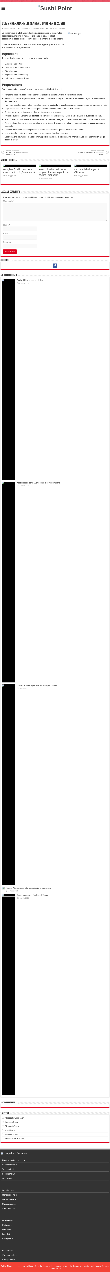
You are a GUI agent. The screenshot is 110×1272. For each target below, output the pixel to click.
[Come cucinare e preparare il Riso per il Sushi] (8, 784)
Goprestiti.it (7, 1178)
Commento (8, 201)
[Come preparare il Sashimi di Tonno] (8, 994)
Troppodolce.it (8, 1169)
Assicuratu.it (7, 1250)
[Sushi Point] (55, 8)
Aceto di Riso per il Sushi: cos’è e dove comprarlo (38, 483)
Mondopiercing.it (9, 1195)
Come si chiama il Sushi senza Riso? (91, 153)
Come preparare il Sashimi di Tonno (32, 895)
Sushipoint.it (7, 1238)
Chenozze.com (9, 1208)
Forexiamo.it (7, 1220)
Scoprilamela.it (8, 1174)
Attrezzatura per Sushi (14, 1118)
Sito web (7, 242)
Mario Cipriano (9, 28)
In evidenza (25, 28)
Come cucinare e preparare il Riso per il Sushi (37, 685)
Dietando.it (6, 1225)
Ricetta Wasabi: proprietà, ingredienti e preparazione (28, 888)
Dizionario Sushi (12, 1126)
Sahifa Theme (7, 1266)
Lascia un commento (57, 28)
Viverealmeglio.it (9, 1255)
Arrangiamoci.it (8, 1259)
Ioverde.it (6, 1234)
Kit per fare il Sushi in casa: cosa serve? (17, 153)
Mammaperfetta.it (10, 1199)
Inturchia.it (6, 1229)
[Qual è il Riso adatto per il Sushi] (8, 379)
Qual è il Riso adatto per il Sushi (30, 280)
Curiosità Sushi (11, 1122)
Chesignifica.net (9, 1204)
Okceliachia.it (8, 1190)
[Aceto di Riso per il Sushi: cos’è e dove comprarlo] (8, 582)
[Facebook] (55, 266)
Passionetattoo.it (9, 1165)
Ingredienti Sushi (37, 28)
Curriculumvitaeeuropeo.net (14, 1160)
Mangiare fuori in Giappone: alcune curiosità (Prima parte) (19, 171)
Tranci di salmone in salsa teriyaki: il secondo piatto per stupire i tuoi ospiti (54, 172)
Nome (6, 225)
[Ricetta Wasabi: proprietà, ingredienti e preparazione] (3, 888)
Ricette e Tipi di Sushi (14, 1138)
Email (6, 233)
